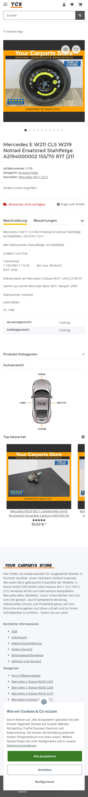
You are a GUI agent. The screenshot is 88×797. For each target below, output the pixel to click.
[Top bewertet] (83, 437)
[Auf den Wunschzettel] (76, 49)
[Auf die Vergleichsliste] (65, 49)
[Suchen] (80, 15)
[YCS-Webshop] (16, 4)
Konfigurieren (44, 781)
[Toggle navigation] (5, 2)
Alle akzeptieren (45, 756)
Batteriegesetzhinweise (27, 655)
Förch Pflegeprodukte (26, 676)
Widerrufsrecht (21, 649)
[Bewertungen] (39, 520)
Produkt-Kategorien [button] (20, 354)
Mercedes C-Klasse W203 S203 (32, 681)
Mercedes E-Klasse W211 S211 (32, 699)
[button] (64, 4)
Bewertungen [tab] (45, 221)
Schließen (45, 769)
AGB (14, 631)
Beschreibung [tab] (15, 221)
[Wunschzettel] (72, 4)
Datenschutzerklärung (26, 643)
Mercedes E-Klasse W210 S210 (32, 693)
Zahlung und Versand (26, 661)
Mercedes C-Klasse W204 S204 (32, 687)
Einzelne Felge (28, 173)
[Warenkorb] (80, 4)
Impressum (19, 637)
